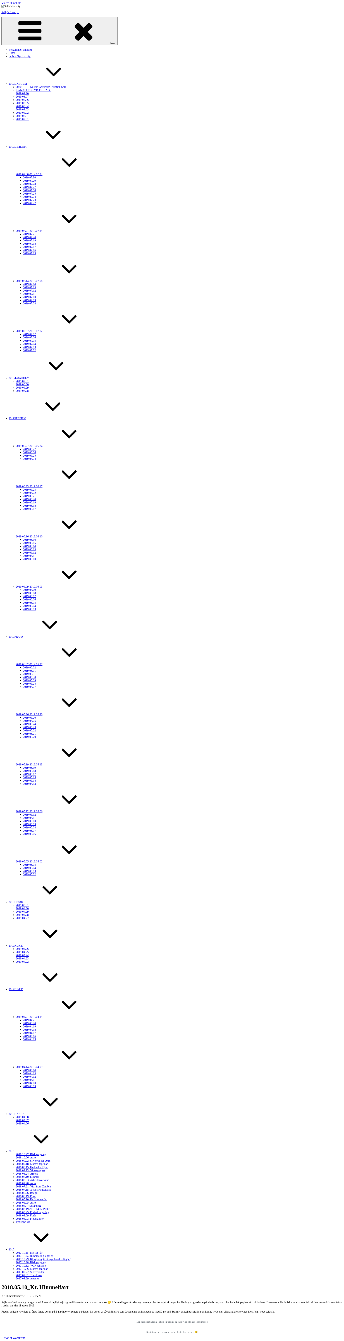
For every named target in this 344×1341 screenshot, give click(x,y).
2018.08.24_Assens (27, 1173)
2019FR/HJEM (17, 418)
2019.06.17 (29, 508)
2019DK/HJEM (18, 83)
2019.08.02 (22, 112)
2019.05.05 (29, 864)
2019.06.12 (29, 552)
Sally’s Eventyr (10, 12)
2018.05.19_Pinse (26, 1196)
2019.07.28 (29, 183)
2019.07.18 (29, 243)
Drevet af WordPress (13, 1337)
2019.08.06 (22, 99)
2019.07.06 (29, 337)
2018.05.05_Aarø (26, 1202)
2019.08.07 (22, 96)
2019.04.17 (29, 1032)
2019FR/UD (16, 636)
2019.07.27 (29, 187)
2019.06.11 (29, 555)
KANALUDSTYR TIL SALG (33, 90)
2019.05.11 (29, 817)
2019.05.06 (29, 833)
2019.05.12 (29, 814)
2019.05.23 (29, 727)
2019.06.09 (29, 589)
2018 (11, 1151)
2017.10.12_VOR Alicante (31, 1265)
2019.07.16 (29, 250)
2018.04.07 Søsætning (28, 1205)
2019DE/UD (16, 989)
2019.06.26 (29, 452)
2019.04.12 (29, 1076)
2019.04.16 (29, 1036)
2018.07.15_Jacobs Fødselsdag (33, 1189)
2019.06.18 (29, 505)
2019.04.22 (22, 961)
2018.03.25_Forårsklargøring (32, 1212)
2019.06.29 (22, 387)
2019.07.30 (29, 177)
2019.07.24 (29, 196)
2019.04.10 (29, 1083)
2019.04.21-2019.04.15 (29, 1016)
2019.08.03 (22, 109)
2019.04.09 (29, 1086)
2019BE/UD (16, 901)
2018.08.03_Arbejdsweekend (32, 1180)
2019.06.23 (29, 489)
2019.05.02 (29, 874)
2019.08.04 (22, 106)
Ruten (12, 52)
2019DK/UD (16, 1113)
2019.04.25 (22, 952)
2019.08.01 (22, 115)
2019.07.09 (29, 300)
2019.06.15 (29, 542)
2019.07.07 (29, 334)
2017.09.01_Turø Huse (29, 1275)
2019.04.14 (29, 1070)
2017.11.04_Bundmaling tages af (34, 1255)
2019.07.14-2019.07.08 (29, 280)
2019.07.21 (29, 234)
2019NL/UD (16, 945)
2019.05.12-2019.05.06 (29, 811)
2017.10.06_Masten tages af (32, 1268)
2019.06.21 (29, 496)
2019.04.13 (29, 1073)
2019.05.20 (29, 736)
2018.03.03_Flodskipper (30, 1218)
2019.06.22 (29, 492)
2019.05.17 (29, 774)
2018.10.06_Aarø (26, 1157)
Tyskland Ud (23, 1221)
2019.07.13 (29, 287)
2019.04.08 (22, 1117)
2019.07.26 (29, 190)
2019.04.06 (22, 1123)
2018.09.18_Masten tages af (32, 1163)
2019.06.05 (29, 602)
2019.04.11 (29, 1079)
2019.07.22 (29, 203)
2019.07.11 (29, 293)
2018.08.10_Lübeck (27, 1176)
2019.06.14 (29, 546)
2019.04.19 (29, 1026)
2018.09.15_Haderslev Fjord (32, 1167)
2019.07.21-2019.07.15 (29, 230)
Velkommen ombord (20, 49)
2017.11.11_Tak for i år (29, 1252)
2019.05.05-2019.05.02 (29, 861)
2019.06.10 (29, 559)
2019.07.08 (29, 303)
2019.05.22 (29, 730)
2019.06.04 (29, 605)
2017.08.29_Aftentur (28, 1278)
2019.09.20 (22, 93)
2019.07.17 (29, 246)
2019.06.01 (29, 670)
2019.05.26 (29, 717)
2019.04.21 (29, 1020)
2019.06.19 (29, 502)
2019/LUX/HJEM (19, 377)
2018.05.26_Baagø (26, 1192)
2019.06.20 (29, 499)
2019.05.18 (29, 770)
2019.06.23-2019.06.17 (29, 486)
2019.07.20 (29, 237)
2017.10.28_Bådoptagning (31, 1262)
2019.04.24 (22, 955)
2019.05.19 (29, 767)
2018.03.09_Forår (26, 1215)
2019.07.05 (29, 340)
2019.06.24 (29, 458)
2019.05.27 (29, 686)
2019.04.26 (22, 948)
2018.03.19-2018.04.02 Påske (33, 1209)
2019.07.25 (29, 193)
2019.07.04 (29, 343)
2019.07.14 (29, 284)
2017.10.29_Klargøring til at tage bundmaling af (43, 1259)
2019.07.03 (29, 347)
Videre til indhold (11, 2)
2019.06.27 (29, 449)
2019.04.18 (29, 1029)
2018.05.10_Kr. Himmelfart (31, 1199)
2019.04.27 (22, 918)
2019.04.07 (22, 1120)
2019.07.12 (29, 290)
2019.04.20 (29, 1023)
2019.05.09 (29, 824)
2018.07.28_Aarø (26, 1183)
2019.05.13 (29, 783)
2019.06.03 (29, 609)
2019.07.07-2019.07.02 (29, 331)
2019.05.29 (29, 680)
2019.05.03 (29, 871)
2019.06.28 (22, 390)
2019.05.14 (29, 780)
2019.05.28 (29, 683)
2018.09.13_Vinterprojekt (30, 1170)
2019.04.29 (22, 911)
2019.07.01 (22, 381)
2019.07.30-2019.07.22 (29, 174)
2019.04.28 (22, 914)
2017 (11, 1249)
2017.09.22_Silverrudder (30, 1272)
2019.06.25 (29, 455)
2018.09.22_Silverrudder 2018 (33, 1160)
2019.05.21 (29, 733)
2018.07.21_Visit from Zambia (33, 1186)
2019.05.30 (29, 677)
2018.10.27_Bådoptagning (31, 1154)
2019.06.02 (29, 667)
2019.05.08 (29, 827)
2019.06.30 (22, 384)
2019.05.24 (29, 724)
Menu (113, 43)
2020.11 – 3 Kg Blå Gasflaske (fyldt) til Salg (41, 86)
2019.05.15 (29, 777)
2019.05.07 (29, 830)
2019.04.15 (29, 1039)
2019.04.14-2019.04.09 (29, 1066)
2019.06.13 (29, 549)
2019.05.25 (29, 720)
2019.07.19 (29, 240)
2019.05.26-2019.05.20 (29, 714)
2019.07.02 (29, 350)
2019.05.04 (29, 867)
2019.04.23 (22, 958)
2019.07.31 (22, 119)
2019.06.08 (29, 593)
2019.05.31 (29, 673)
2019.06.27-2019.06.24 (29, 445)
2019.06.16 (29, 539)
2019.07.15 (29, 253)
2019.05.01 (22, 905)
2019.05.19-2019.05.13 (29, 764)
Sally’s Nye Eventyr (20, 56)
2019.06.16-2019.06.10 (29, 536)
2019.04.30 (22, 908)
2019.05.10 (29, 821)
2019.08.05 (22, 103)
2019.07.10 (29, 297)
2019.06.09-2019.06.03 (29, 586)
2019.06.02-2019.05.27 (29, 664)
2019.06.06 (29, 599)
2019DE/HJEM (18, 146)
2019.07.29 (29, 180)
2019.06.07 (29, 596)
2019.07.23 (29, 200)
